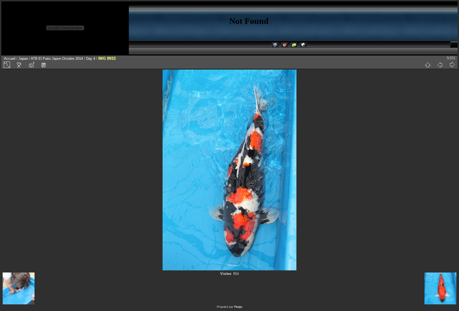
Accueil (9, 59)
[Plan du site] (303, 46)
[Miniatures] (427, 64)
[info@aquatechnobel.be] (294, 46)
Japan (23, 59)
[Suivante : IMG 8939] (452, 64)
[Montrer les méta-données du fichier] (31, 64)
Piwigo (238, 306)
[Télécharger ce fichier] (43, 64)
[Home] (284, 46)
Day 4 (90, 59)
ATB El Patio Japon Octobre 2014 (57, 59)
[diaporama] (19, 64)
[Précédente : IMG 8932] (439, 64)
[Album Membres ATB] (275, 46)
